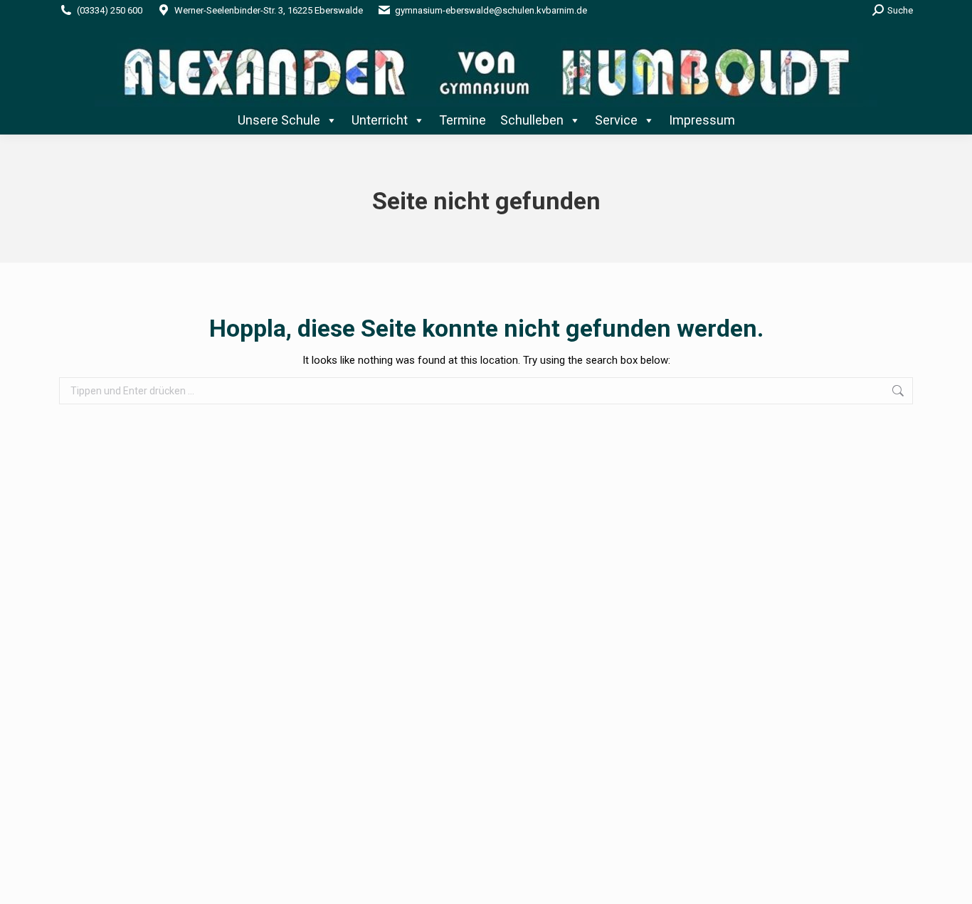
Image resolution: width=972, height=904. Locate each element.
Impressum (702, 119)
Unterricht (380, 119)
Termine (462, 119)
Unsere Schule (279, 119)
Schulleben (532, 119)
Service (616, 119)
